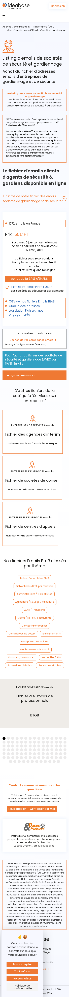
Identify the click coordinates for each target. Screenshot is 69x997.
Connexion (58, 6)
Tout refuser (22, 971)
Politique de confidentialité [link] (22, 987)
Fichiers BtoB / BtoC (43, 26)
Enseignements (52, 633)
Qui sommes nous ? (23, 375)
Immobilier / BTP (51, 657)
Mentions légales (45, 989)
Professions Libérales (20, 665)
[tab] (34, 198)
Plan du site (46, 962)
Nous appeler (17, 809)
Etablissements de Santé (34, 649)
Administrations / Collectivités (34, 594)
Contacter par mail (42, 809)
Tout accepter (22, 964)
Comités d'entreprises (34, 625)
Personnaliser (22, 978)
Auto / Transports (34, 610)
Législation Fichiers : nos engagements (26, 313)
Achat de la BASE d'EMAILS (29, 279)
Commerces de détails (22, 633)
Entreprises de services (34, 641)
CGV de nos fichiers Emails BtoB (32, 301)
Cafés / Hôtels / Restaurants (34, 617)
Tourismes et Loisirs (50, 665)
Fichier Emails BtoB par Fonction (34, 586)
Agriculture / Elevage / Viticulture (34, 602)
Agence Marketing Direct (16, 26)
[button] (34, 198)
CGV (58, 989)
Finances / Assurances (21, 657)
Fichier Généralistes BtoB (34, 578)
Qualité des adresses (24, 306)
